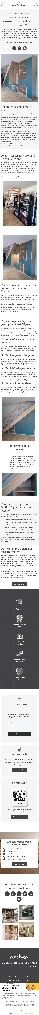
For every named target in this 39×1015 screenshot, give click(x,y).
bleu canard (19, 303)
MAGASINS (35, 5)
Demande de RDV (19, 769)
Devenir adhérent (19, 864)
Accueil (11, 13)
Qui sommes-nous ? (16, 976)
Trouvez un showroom (19, 817)
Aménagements (14, 980)
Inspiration (18, 13)
